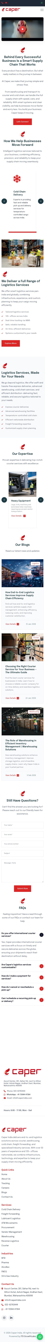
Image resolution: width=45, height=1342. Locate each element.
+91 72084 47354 (42, 3)
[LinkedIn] (11, 1318)
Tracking (6, 1183)
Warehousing (34, 712)
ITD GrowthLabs (28, 1336)
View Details (16, 519)
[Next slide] (41, 201)
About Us (6, 1179)
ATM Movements (10, 1223)
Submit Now (22, 888)
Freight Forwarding (11, 1214)
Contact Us (7, 1197)
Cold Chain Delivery (11, 1209)
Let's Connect (22, 122)
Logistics (35, 563)
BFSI (3, 1258)
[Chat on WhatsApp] (40, 1337)
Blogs (4, 1192)
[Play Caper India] (23, 29)
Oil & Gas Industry (10, 1276)
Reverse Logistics (10, 1241)
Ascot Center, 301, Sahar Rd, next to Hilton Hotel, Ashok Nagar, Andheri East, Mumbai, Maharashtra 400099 (23, 1292)
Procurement (8, 1227)
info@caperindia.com (6, 3)
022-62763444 (3, 3)
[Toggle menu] (42, 10)
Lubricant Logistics (11, 1218)
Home (4, 1174)
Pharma (5, 1263)
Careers (5, 1188)
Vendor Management (12, 1232)
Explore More (10, 343)
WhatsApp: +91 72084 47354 (18, 1094)
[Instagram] (4, 1318)
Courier (36, 638)
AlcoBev (6, 1267)
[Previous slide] (4, 201)
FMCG (4, 1272)
